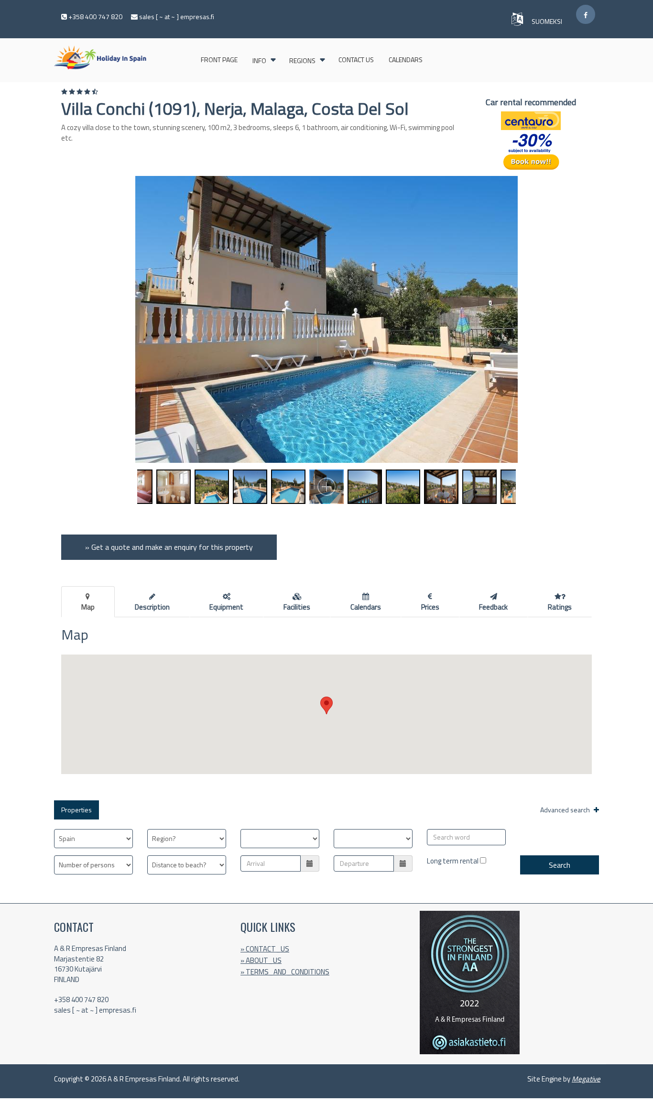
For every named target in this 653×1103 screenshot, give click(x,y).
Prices (430, 606)
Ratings (560, 606)
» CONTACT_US (264, 948)
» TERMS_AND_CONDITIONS (284, 971)
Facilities (296, 606)
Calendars (406, 60)
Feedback (493, 606)
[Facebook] (585, 14)
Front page (219, 60)
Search (559, 865)
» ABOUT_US (261, 960)
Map (88, 606)
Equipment (226, 606)
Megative (586, 1078)
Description (152, 606)
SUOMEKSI (548, 21)
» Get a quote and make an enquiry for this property (169, 547)
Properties (76, 810)
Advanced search (565, 810)
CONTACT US (356, 60)
